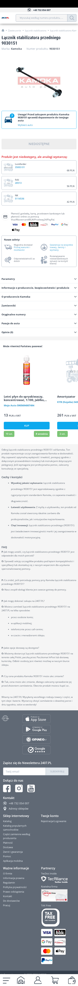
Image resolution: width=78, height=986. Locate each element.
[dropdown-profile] (38, 980)
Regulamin (9, 882)
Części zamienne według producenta (16, 836)
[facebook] (7, 788)
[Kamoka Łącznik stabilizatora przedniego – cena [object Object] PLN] (39, 82)
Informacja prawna (13, 878)
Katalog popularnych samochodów (15, 827)
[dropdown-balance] (72, 980)
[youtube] (31, 788)
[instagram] (19, 788)
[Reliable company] (55, 895)
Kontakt (7, 896)
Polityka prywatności (15, 887)
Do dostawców (11, 900)
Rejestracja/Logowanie (53, 821)
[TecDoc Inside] (55, 879)
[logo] (9, 18)
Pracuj (6, 905)
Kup (26, 425)
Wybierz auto (25, 125)
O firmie (7, 873)
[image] (27, 371)
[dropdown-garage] (21, 980)
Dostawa (8, 847)
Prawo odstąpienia (13, 891)
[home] (3, 30)
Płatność (8, 842)
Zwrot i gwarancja (13, 851)
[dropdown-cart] (55, 980)
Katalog (7, 821)
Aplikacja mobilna (13, 861)
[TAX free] (55, 917)
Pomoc (7, 856)
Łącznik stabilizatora (35, 30)
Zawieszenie (14, 30)
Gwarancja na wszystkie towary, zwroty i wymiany (61, 247)
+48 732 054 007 (19, 803)
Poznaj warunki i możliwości (22, 248)
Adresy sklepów (18, 808)
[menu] (6, 980)
